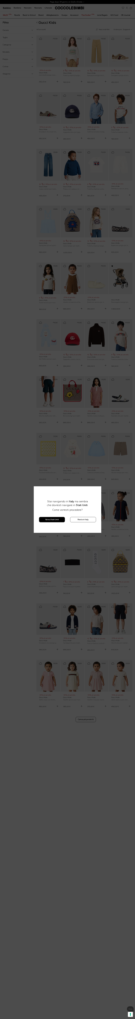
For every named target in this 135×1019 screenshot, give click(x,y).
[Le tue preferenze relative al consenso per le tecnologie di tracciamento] (130, 1014)
